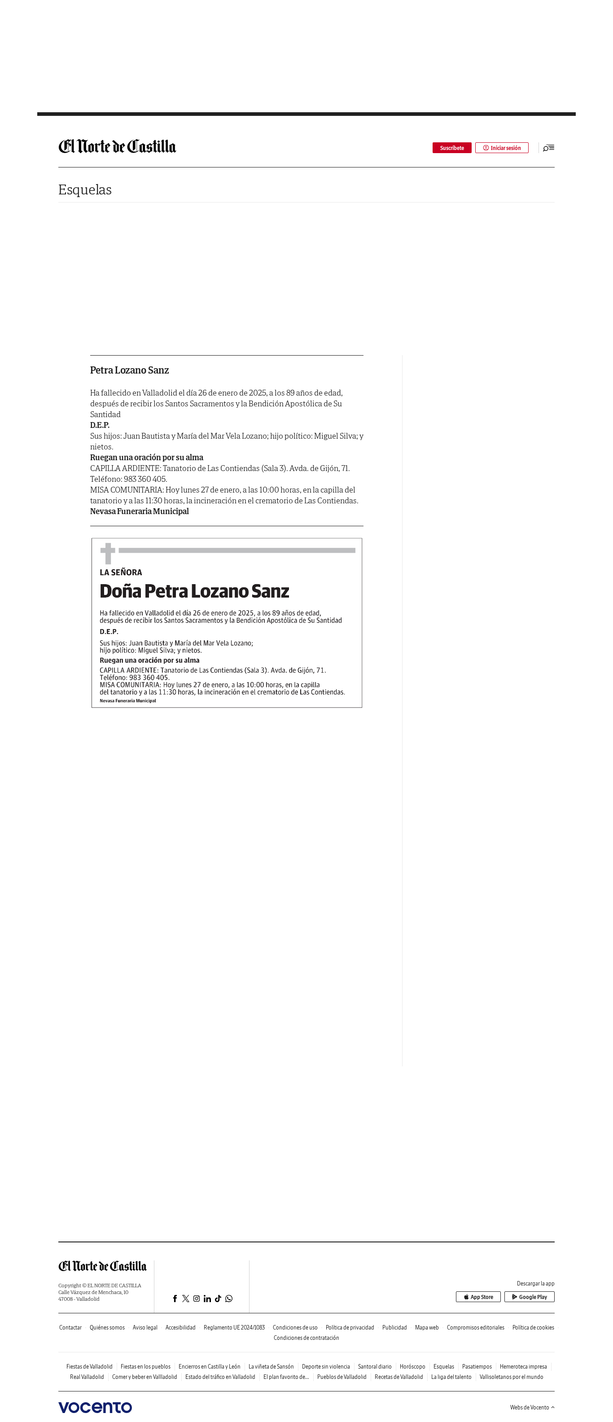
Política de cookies (533, 1327)
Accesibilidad (181, 1327)
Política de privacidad (350, 1327)
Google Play (533, 1297)
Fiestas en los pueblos (146, 1366)
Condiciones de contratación (306, 1337)
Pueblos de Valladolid (342, 1377)
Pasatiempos (477, 1366)
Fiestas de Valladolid (89, 1366)
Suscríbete (452, 148)
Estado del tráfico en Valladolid (220, 1377)
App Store (482, 1297)
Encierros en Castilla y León (210, 1366)
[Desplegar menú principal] (549, 147)
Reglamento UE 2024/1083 (234, 1327)
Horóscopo (412, 1366)
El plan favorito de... (286, 1377)
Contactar (70, 1327)
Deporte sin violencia (326, 1366)
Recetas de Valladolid (399, 1377)
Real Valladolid (87, 1377)
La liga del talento (451, 1377)
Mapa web (427, 1327)
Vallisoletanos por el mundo (511, 1377)
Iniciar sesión (506, 148)
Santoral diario (375, 1366)
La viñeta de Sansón (271, 1366)
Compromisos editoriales (475, 1327)
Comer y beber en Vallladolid (144, 1377)
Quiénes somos (107, 1327)
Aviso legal (145, 1327)
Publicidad (394, 1327)
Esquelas (85, 189)
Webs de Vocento (529, 1407)
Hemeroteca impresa (523, 1366)
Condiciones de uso (295, 1327)
